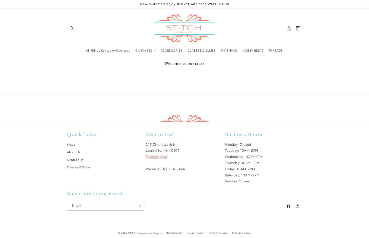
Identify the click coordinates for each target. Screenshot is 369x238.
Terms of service (218, 233)
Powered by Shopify (150, 233)
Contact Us (75, 160)
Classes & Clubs (78, 167)
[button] (71, 28)
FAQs (71, 145)
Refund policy (174, 233)
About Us (74, 152)
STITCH (132, 233)
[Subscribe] (139, 206)
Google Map (157, 157)
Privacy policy (195, 233)
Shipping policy (241, 233)
